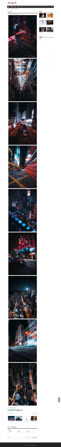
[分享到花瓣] (17, 410)
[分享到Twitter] (20, 410)
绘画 (18, 6)
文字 (21, 6)
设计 (15, 6)
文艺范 (11, 407)
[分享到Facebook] (18, 410)
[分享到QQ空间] (11, 410)
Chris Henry (11, 413)
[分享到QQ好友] (14, 410)
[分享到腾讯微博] (12, 410)
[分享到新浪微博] (8, 410)
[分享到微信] (9, 410)
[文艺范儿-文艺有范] (12, 1)
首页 (11, 8)
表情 (8, 437)
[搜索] (52, 7)
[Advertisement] (46, 55)
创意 (12, 6)
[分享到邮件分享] (15, 410)
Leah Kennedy (34, 413)
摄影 (8, 6)
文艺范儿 (14, 407)
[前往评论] (59, 401)
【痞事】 (40, 38)
